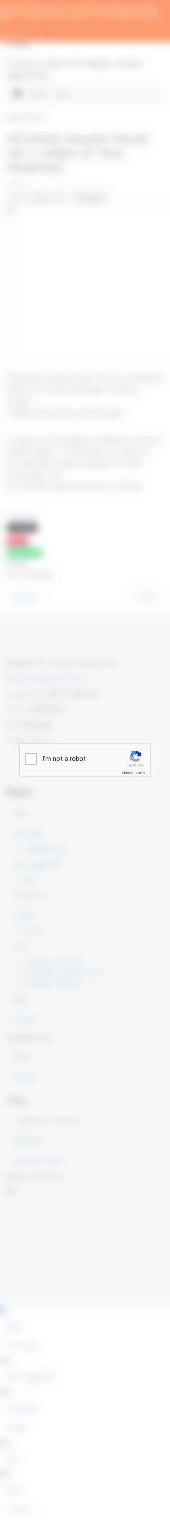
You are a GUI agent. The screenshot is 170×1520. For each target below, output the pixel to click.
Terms (140, 773)
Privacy (127, 773)
